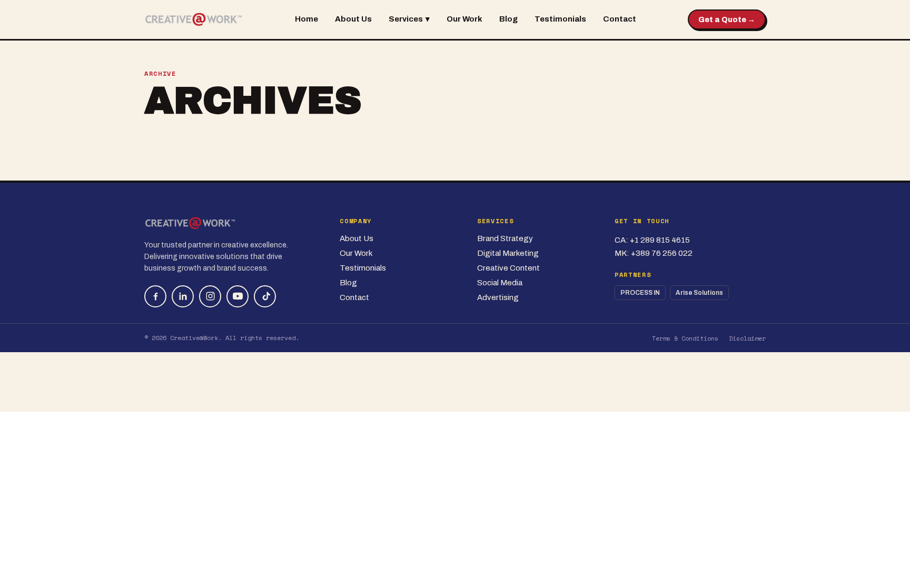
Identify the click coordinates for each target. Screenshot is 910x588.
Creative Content (508, 268)
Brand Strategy (505, 238)
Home (306, 19)
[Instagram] (210, 296)
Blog (508, 19)
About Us (353, 19)
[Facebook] (155, 296)
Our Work (464, 19)
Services (409, 19)
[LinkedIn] (183, 296)
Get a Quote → (726, 20)
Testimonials (560, 19)
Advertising (498, 297)
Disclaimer (747, 338)
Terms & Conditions (685, 338)
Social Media (499, 282)
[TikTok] (265, 296)
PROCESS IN (640, 292)
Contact (619, 19)
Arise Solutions (699, 292)
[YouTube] (237, 296)
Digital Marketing (508, 253)
